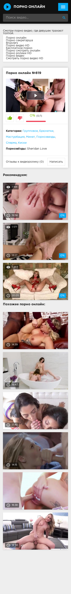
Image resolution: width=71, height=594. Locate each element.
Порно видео (15, 56)
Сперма (11, 143)
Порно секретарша (19, 40)
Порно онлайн (16, 38)
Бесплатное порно (19, 48)
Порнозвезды (45, 137)
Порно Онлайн (29, 6)
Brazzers (12, 43)
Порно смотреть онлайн (23, 51)
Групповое (30, 131)
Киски (22, 143)
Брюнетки (46, 131)
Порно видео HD (17, 45)
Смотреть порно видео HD (24, 58)
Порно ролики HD (19, 53)
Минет (30, 137)
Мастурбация (15, 137)
